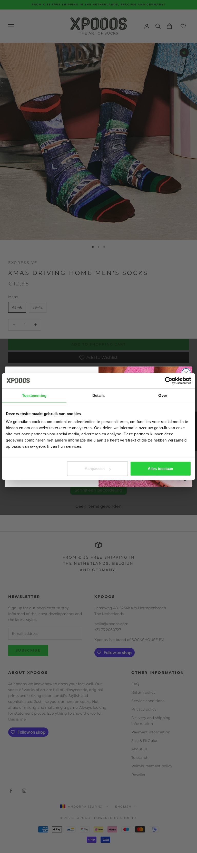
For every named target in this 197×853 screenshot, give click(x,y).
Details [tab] (98, 395)
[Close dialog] (186, 372)
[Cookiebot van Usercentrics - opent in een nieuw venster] (168, 380)
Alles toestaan (160, 468)
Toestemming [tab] (34, 395)
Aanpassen (95, 468)
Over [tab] (162, 395)
